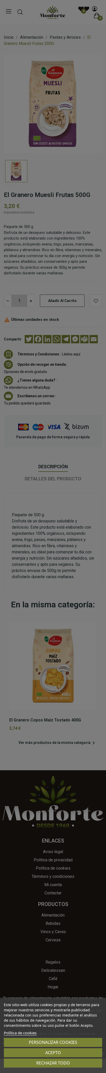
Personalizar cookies (53, 1042)
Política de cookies (20, 1032)
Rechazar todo (53, 1063)
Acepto (53, 1052)
